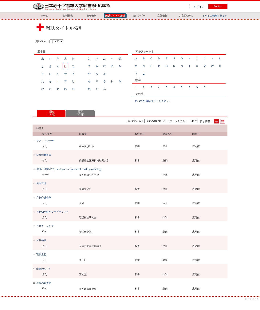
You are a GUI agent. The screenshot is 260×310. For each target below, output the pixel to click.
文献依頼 (162, 15)
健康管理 (41, 183)
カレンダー (139, 15)
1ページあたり (177, 120)
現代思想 (41, 254)
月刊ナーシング (45, 226)
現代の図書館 (43, 283)
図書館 (72, 7)
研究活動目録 (43, 154)
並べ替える (134, 120)
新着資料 (92, 15)
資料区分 (40, 41)
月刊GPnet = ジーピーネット (52, 211)
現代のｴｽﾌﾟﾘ (43, 268)
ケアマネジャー (45, 140)
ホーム (44, 15)
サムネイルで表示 (222, 121)
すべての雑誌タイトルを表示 (152, 101)
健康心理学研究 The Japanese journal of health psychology (69, 169)
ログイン (199, 6)
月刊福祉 (41, 240)
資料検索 (68, 15)
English (218, 6)
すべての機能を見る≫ (214, 15)
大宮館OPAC (186, 15)
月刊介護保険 (43, 197)
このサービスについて (251, 299)
